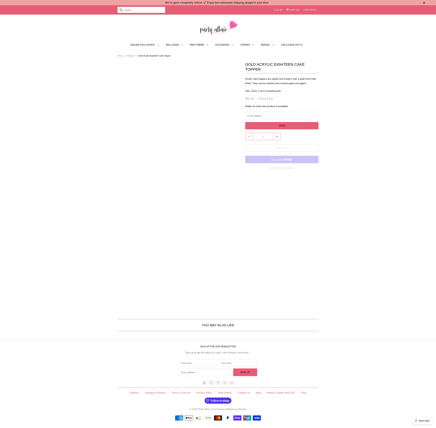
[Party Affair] (218, 29)
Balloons (173, 44)
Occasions (222, 44)
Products (131, 56)
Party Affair (204, 409)
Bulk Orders (225, 392)
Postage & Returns (155, 392)
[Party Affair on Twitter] (204, 383)
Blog (258, 392)
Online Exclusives (143, 44)
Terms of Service (181, 392)
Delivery (134, 392)
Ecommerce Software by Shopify (228, 409)
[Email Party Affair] (231, 383)
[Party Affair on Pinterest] (218, 383)
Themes (245, 44)
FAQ (303, 392)
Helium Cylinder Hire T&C (281, 392)
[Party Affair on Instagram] (225, 383)
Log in (278, 10)
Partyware (197, 44)
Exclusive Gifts (291, 44)
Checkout (310, 10)
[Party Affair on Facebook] (211, 383)
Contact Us (243, 392)
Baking (266, 44)
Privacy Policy (204, 392)
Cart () (294, 10)
